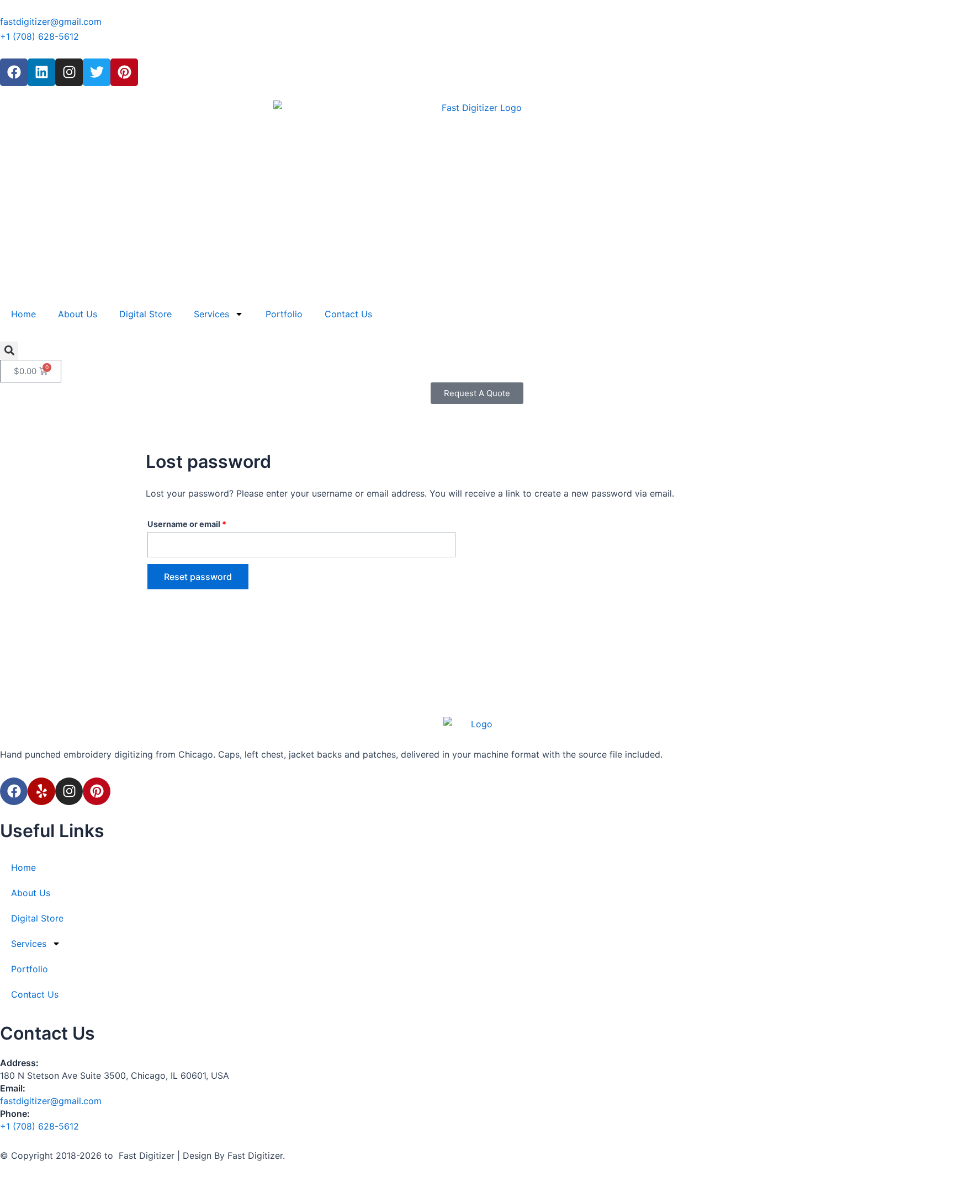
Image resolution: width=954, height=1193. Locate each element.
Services (211, 313)
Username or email (204, 522)
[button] (9, 351)
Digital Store (145, 313)
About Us (77, 313)
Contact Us (348, 313)
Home (23, 313)
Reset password (198, 576)
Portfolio (284, 313)
